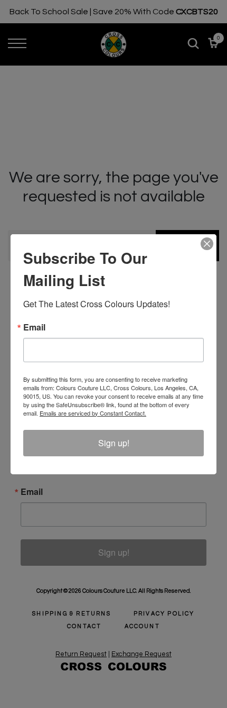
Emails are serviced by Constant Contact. (93, 413)
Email (34, 327)
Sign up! (113, 443)
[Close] (207, 243)
